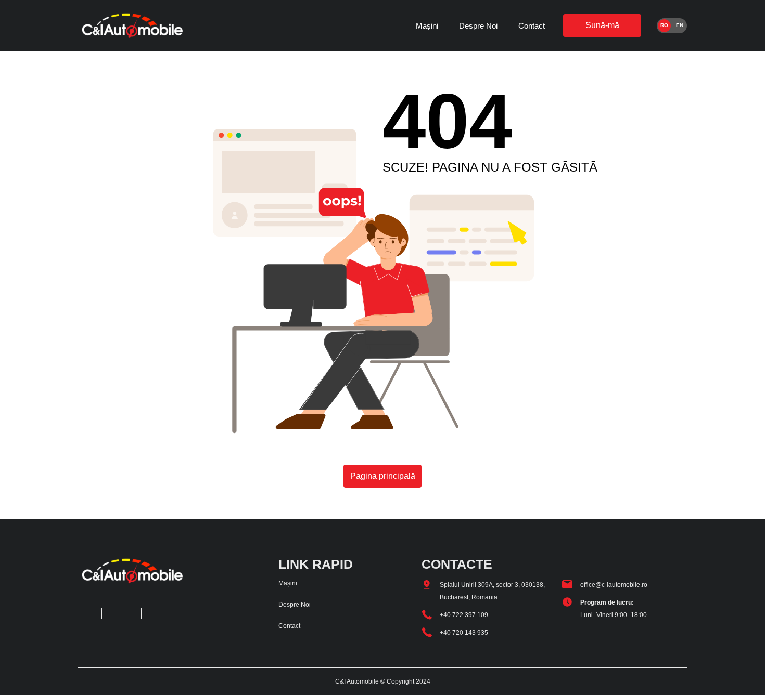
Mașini (427, 26)
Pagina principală (382, 475)
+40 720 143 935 (464, 632)
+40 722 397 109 (464, 615)
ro (664, 25)
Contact (531, 26)
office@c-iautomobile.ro (613, 584)
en (679, 25)
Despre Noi (478, 26)
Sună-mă (602, 25)
